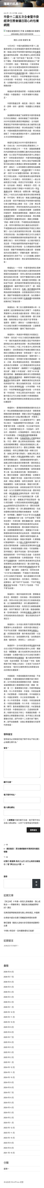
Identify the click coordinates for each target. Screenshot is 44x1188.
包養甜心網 (30, 612)
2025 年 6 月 (9, 1042)
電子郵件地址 (10, 794)
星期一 (6, 1168)
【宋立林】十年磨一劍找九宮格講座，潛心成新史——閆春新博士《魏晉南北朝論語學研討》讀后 (22, 904)
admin (20, 13)
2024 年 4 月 (9, 1107)
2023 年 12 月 (9, 1127)
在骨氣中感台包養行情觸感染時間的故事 (20, 917)
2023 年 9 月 (9, 1142)
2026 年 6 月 (9, 981)
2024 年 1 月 (9, 1122)
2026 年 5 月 (9, 986)
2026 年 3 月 (9, 997)
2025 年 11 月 (9, 1017)
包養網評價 (19, 73)
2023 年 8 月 (9, 1147)
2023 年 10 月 (9, 1137)
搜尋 (5, 876)
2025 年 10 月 (9, 1022)
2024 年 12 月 (9, 1067)
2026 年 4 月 (9, 992)
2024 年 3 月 (9, 1112)
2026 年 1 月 (9, 1007)
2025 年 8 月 (9, 1032)
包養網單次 (15, 493)
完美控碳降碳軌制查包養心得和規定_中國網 (21, 912)
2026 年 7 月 (9, 976)
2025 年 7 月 (9, 1037)
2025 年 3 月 (9, 1052)
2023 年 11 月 (9, 1132)
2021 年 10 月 (9, 1152)
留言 (6, 748)
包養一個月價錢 (28, 289)
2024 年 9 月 (9, 1082)
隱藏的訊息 (11, 4)
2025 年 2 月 (9, 1057)
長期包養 (24, 435)
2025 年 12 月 (9, 1012)
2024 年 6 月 (9, 1097)
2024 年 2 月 (9, 1117)
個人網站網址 (9, 807)
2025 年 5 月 (9, 1047)
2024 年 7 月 (9, 1092)
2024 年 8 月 (9, 1087)
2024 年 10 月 (9, 1077)
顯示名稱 (8, 782)
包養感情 (36, 368)
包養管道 (20, 657)
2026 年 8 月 (9, 971)
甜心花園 (31, 438)
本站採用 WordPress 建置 (13, 1182)
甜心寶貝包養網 (12, 377)
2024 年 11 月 (9, 1072)
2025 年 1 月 (9, 1062)
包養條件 (7, 216)
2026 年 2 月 (9, 1002)
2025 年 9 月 (9, 1027)
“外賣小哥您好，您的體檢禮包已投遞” (19, 930)
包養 (25, 170)
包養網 (37, 514)
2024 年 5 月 (9, 1102)
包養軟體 (27, 298)
